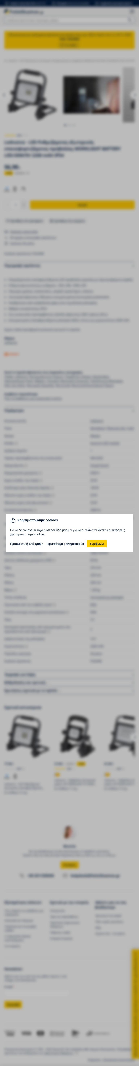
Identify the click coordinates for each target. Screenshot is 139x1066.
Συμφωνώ (97, 544)
